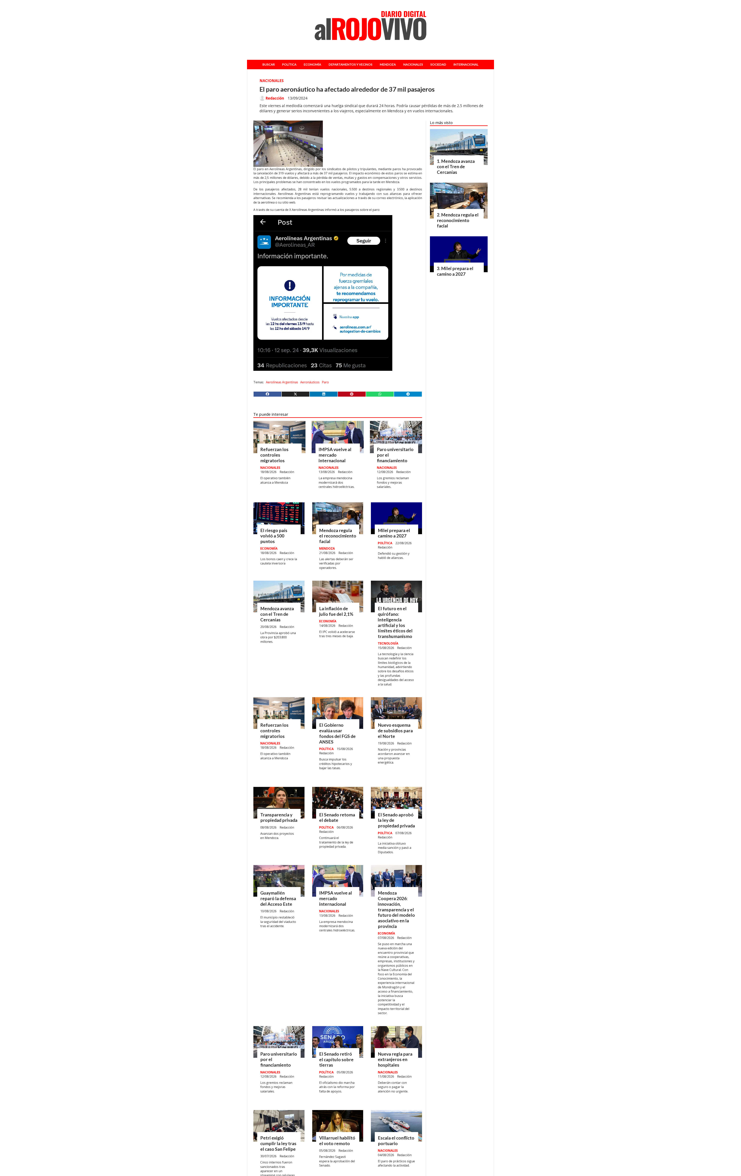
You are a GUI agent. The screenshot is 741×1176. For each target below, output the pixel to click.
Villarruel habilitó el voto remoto (337, 1140)
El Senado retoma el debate (337, 817)
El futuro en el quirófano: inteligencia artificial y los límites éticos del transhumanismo (395, 622)
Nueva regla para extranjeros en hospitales (395, 1059)
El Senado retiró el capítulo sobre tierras (336, 1059)
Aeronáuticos (310, 382)
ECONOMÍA (312, 64)
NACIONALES (413, 64)
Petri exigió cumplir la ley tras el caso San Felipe (278, 1143)
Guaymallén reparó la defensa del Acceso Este (278, 898)
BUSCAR (268, 64)
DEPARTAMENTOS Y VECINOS (350, 64)
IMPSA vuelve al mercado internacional (335, 455)
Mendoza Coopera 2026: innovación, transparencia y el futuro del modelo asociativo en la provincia (396, 909)
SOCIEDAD (438, 64)
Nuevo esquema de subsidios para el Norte (395, 730)
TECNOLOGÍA (388, 643)
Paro (325, 382)
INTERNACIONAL (466, 64)
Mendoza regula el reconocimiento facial (337, 536)
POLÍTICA (289, 64)
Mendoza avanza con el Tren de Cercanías (277, 614)
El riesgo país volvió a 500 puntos (273, 536)
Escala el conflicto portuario (396, 1140)
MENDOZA (388, 64)
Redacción (275, 98)
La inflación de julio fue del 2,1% (336, 611)
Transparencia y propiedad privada (278, 817)
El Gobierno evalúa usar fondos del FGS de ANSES (337, 733)
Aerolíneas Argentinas (282, 382)
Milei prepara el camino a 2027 (394, 533)
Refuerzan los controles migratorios (274, 455)
